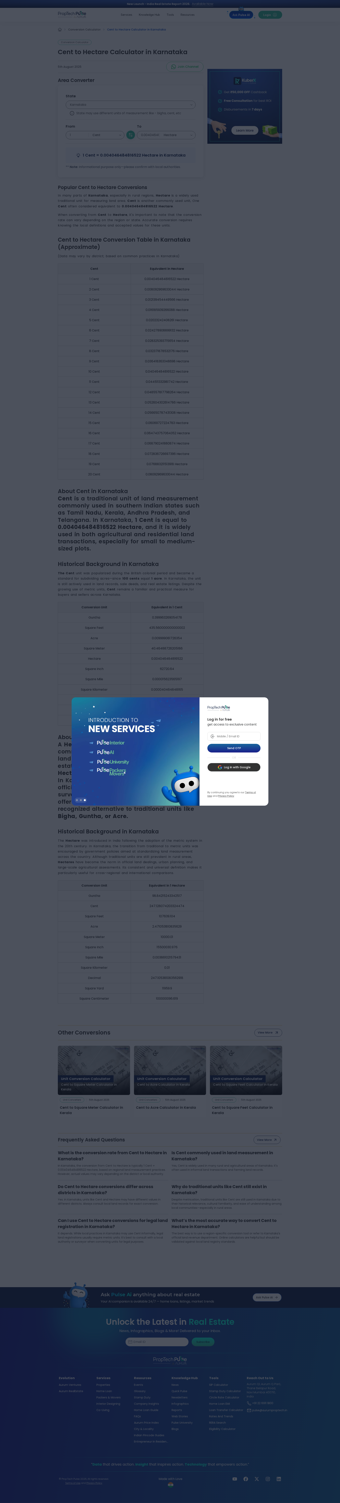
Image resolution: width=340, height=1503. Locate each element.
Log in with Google (237, 767)
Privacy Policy (226, 796)
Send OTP (234, 748)
